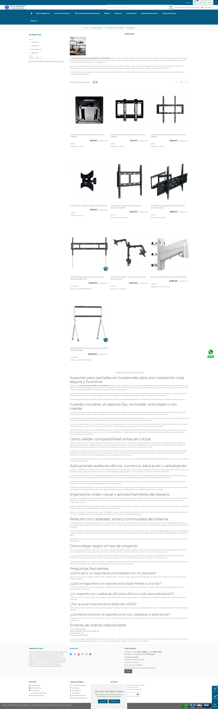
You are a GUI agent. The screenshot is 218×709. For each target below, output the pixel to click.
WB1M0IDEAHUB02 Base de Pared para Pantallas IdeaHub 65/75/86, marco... (87, 278)
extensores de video (170, 533)
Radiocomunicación (149, 13)
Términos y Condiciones (38, 693)
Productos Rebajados (79, 685)
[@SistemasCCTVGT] (71, 654)
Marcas (34, 21)
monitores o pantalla (130, 399)
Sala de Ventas (35, 685)
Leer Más (103, 701)
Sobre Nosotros (36, 688)
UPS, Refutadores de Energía (87, 13)
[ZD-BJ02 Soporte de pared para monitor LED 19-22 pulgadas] (89, 110)
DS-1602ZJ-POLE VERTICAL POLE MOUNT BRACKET (169, 277)
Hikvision (35, 46)
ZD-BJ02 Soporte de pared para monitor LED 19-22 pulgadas (87, 135)
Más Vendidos (76, 690)
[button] (188, 2)
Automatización (169, 13)
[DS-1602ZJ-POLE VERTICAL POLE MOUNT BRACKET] (169, 252)
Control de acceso (62, 13)
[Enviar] (138, 694)
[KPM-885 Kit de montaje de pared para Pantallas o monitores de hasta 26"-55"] (169, 181)
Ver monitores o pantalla (78, 629)
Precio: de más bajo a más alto (80, 82)
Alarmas (117, 13)
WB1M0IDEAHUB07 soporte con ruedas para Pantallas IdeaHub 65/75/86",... (89, 349)
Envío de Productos (37, 695)
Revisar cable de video (77, 633)
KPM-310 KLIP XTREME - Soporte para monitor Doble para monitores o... (128, 278)
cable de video (163, 531)
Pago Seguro (76, 693)
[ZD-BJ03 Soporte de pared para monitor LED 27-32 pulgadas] (129, 110)
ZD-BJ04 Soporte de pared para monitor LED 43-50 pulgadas (168, 135)
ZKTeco (34, 53)
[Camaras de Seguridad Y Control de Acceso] (16, 7)
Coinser (34, 42)
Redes (106, 13)
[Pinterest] (82, 654)
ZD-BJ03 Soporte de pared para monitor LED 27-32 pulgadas (128, 135)
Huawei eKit (36, 49)
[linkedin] (90, 654)
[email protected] (131, 657)
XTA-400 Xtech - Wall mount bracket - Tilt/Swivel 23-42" (89, 206)
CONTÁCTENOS (130, 648)
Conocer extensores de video (79, 635)
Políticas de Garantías (79, 695)
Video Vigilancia (42, 13)
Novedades (75, 688)
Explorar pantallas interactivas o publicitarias (84, 631)
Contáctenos (35, 690)
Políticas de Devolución (79, 698)
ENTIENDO (114, 701)
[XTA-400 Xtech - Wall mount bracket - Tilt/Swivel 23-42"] (89, 181)
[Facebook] (75, 654)
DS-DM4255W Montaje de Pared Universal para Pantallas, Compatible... (126, 207)
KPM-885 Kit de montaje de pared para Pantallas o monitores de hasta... (168, 207)
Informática (131, 13)
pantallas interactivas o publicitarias (155, 459)
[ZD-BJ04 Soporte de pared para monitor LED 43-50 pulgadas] (169, 110)
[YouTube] (79, 654)
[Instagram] (86, 654)
